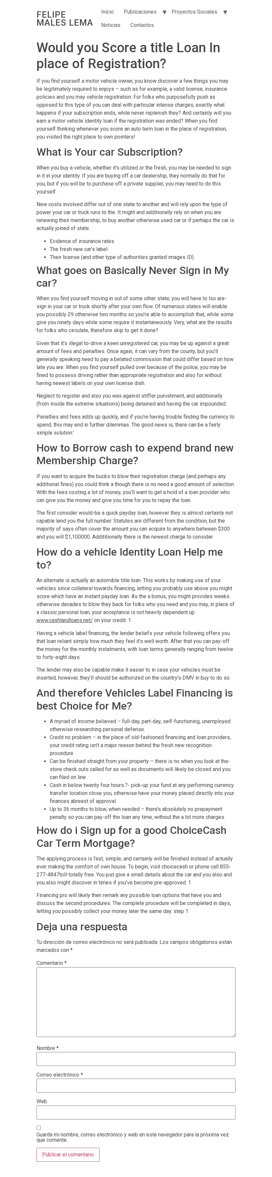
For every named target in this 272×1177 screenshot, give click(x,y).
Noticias (110, 25)
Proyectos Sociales (194, 12)
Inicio (107, 12)
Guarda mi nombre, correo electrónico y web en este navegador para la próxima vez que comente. (132, 1137)
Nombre (47, 1048)
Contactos (142, 25)
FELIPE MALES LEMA (64, 19)
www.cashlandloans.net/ (64, 620)
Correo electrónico (59, 1075)
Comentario (51, 963)
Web (41, 1101)
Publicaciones (140, 12)
